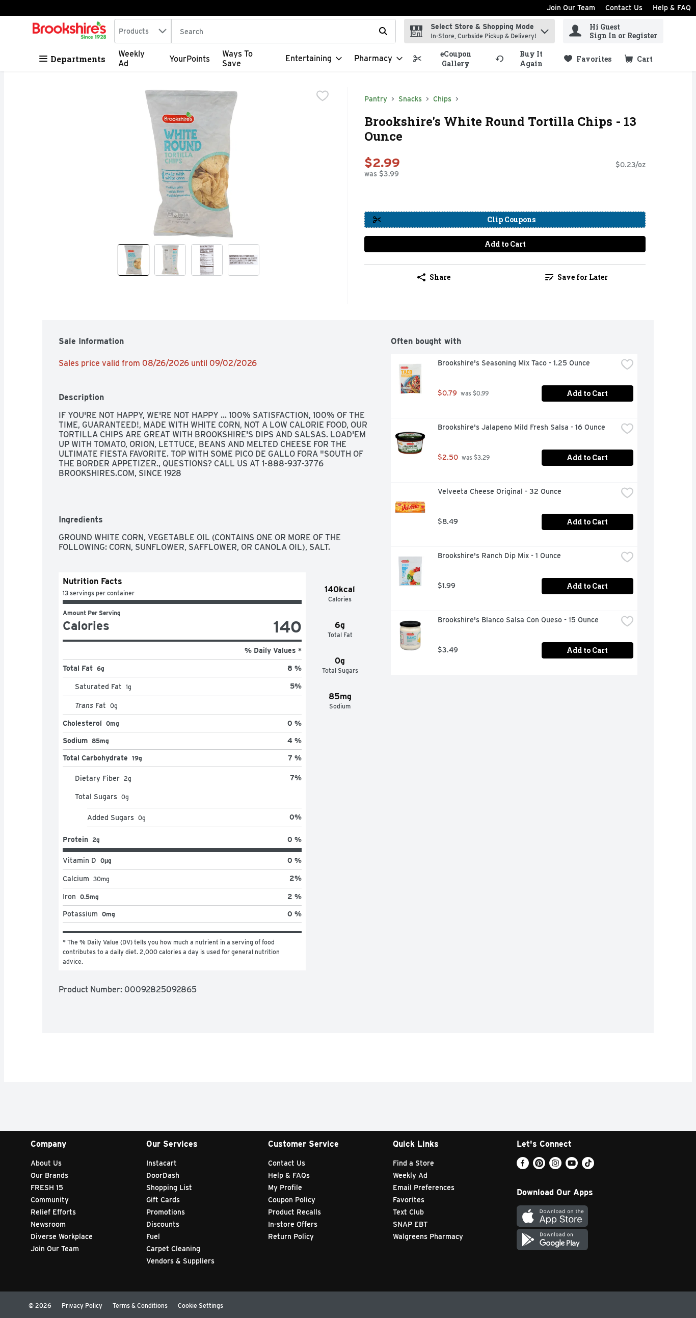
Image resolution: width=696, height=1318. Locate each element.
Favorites (408, 1200)
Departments (77, 59)
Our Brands (49, 1175)
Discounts (162, 1224)
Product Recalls (294, 1212)
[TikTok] (588, 1166)
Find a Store (413, 1163)
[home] (71, 31)
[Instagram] (555, 1166)
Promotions (165, 1212)
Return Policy (291, 1236)
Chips (442, 99)
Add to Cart (505, 244)
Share (440, 277)
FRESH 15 (47, 1187)
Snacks (410, 99)
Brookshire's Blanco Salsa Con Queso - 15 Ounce (518, 620)
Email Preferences (423, 1187)
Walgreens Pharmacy (428, 1236)
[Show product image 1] (133, 260)
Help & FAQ (672, 8)
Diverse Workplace (62, 1236)
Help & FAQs (289, 1175)
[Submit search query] (383, 31)
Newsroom (48, 1224)
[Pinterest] (539, 1166)
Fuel (153, 1236)
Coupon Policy (291, 1200)
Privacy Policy (82, 1305)
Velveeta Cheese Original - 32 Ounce (499, 491)
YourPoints (189, 59)
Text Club (408, 1212)
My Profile (285, 1187)
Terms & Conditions (140, 1305)
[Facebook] (523, 1166)
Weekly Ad (410, 1175)
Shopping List (169, 1187)
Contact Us (624, 8)
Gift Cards (163, 1200)
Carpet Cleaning (173, 1249)
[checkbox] (322, 96)
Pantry (375, 99)
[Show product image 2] (170, 260)
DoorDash (162, 1175)
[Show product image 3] (207, 260)
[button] (545, 29)
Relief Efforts (53, 1212)
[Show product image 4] (243, 260)
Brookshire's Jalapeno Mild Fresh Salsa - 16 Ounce (521, 427)
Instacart (161, 1163)
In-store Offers (292, 1224)
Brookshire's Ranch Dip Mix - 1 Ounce (499, 555)
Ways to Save (237, 58)
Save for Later (582, 277)
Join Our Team (571, 8)
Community (50, 1200)
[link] (450, 58)
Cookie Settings (200, 1305)
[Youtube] (572, 1166)
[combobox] (142, 31)
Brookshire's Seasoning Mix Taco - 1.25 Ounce (514, 363)
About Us (46, 1163)
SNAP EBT (410, 1224)
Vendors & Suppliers (180, 1261)
